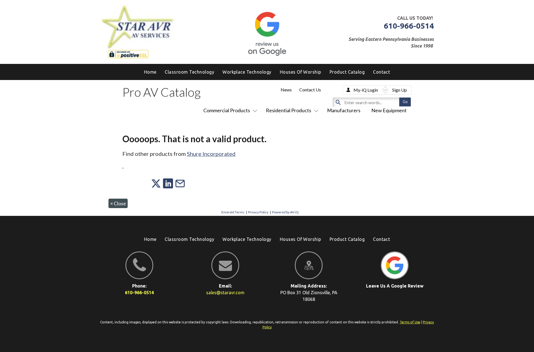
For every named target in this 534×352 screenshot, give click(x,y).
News (286, 89)
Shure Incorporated (211, 153)
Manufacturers (343, 110)
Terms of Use (410, 322)
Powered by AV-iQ (285, 212)
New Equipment (389, 110)
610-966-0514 (409, 25)
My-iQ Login (365, 90)
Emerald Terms (232, 212)
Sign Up (399, 90)
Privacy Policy (258, 212)
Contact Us (310, 89)
